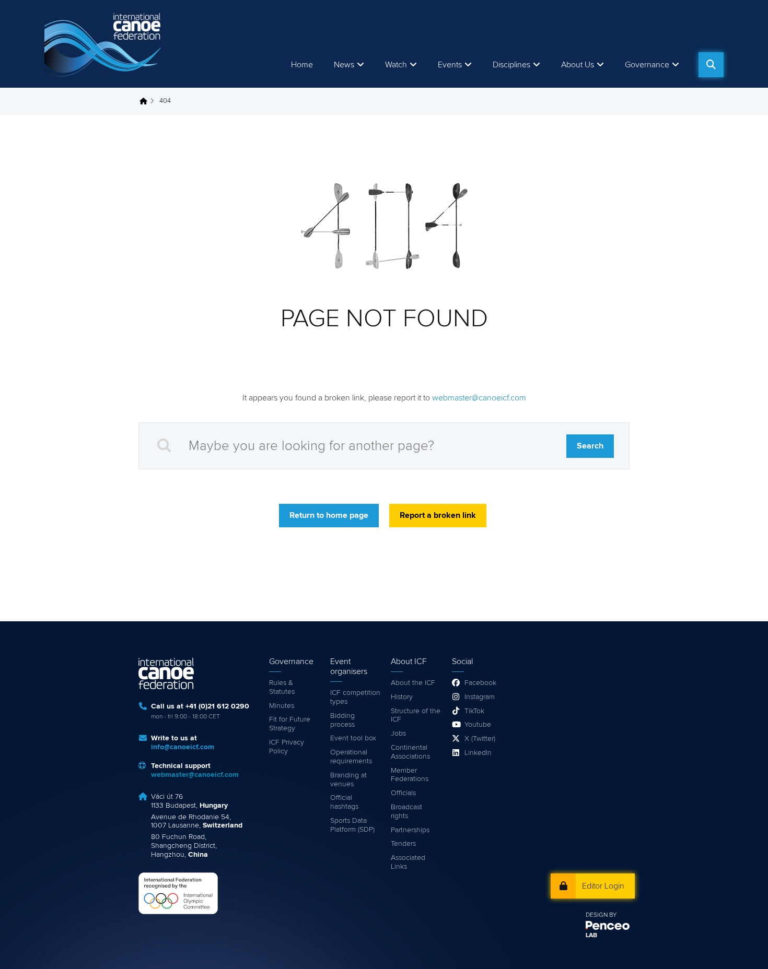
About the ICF (413, 683)
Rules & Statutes (282, 687)
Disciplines (511, 65)
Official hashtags (344, 802)
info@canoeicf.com (182, 747)
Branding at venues (348, 780)
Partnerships (410, 830)
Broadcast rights (406, 811)
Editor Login (603, 886)
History (402, 697)
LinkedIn (478, 753)
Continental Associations (410, 752)
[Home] (104, 44)
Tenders (403, 843)
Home (302, 65)
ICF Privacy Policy (286, 747)
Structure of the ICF (415, 715)
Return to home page (328, 515)
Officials (403, 793)
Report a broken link (438, 515)
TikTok (474, 711)
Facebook (480, 683)
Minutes (281, 706)
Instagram (479, 697)
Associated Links (408, 862)
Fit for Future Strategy (289, 724)
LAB (591, 935)
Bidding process (342, 720)
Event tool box (353, 738)
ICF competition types (355, 697)
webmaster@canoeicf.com (479, 398)
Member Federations (409, 775)
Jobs (398, 733)
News (344, 65)
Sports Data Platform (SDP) (352, 825)
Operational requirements (351, 757)
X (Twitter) (479, 738)
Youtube (477, 724)
